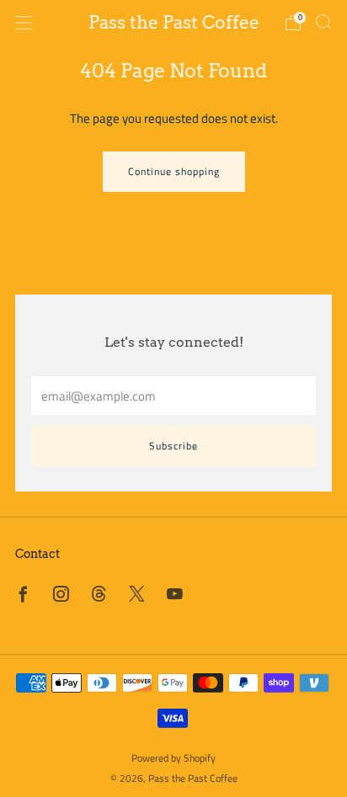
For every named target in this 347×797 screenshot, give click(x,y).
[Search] (323, 21)
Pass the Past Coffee (173, 22)
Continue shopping (174, 171)
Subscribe (173, 446)
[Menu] (23, 22)
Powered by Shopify (173, 758)
